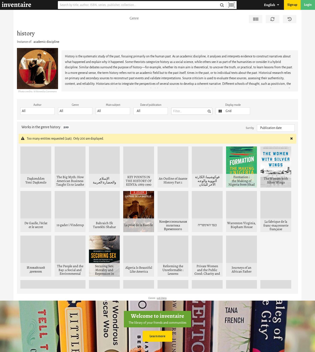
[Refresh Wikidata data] (272, 19)
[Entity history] (289, 19)
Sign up (292, 5)
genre (75, 105)
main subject (113, 105)
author (37, 105)
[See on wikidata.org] (255, 19)
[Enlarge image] (37, 68)
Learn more (157, 336)
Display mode (233, 105)
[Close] (291, 138)
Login (308, 5)
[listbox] (37, 111)
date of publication (150, 105)
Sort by (250, 128)
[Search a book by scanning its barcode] (231, 5)
